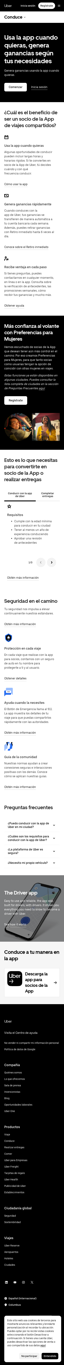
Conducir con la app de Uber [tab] (20, 495)
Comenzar (15, 87)
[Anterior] (41, 562)
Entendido (50, 1356)
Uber (8, 6)
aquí (42, 388)
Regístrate (46, 5)
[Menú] (59, 5)
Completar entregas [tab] (47, 495)
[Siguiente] (51, 562)
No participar (29, 1356)
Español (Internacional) (22, 1298)
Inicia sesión (28, 5)
